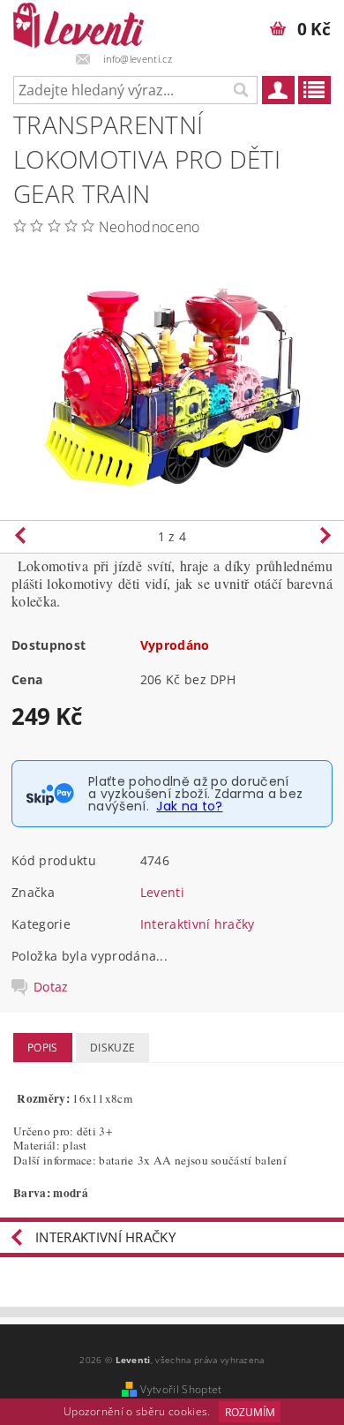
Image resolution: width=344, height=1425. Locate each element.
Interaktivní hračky (197, 924)
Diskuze (112, 1047)
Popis (42, 1047)
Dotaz (51, 987)
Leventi (162, 892)
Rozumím (250, 1412)
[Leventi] (78, 23)
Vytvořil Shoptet (180, 1389)
